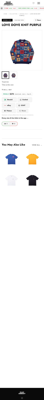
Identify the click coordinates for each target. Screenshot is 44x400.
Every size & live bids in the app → (15, 118)
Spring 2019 (24, 13)
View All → (37, 145)
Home (5, 13)
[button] (22, 50)
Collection (13, 13)
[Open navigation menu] (38, 3)
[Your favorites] (33, 3)
